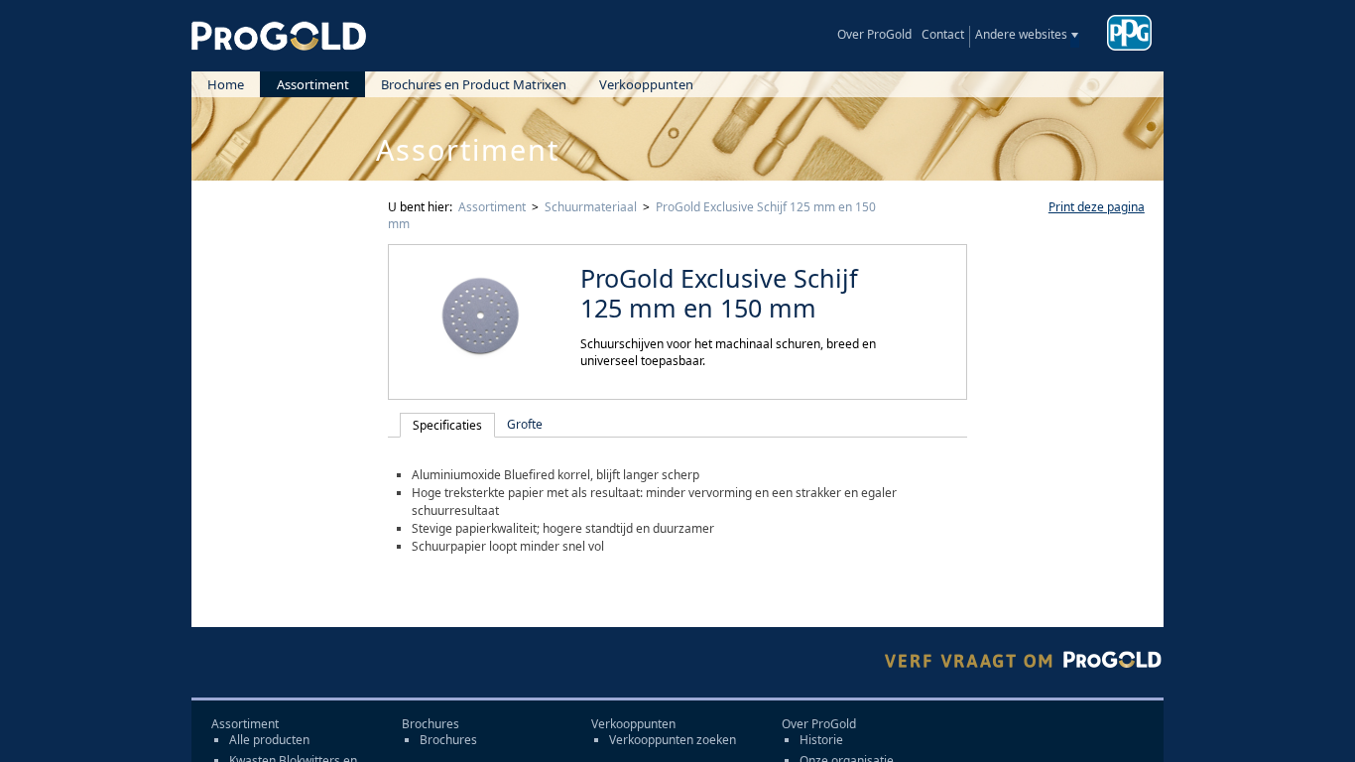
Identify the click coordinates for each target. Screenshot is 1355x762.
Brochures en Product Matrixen (473, 84)
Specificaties (447, 425)
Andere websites (1021, 34)
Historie (821, 740)
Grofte (525, 424)
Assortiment (313, 84)
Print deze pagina (1096, 206)
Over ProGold (874, 34)
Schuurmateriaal (591, 206)
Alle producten (269, 740)
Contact (943, 34)
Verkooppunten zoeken (672, 740)
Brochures (448, 740)
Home (225, 84)
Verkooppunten (646, 84)
